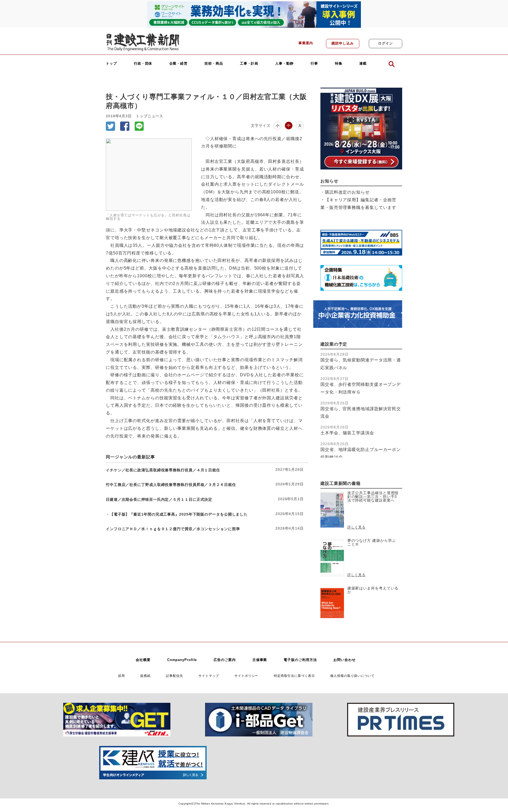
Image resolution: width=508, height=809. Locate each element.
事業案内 (305, 43)
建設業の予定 (333, 344)
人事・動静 (284, 63)
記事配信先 (174, 675)
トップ (111, 63)
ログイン (385, 43)
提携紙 (145, 675)
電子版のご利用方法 (300, 660)
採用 (121, 675)
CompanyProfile (182, 660)
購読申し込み (342, 43)
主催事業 (259, 660)
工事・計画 (249, 63)
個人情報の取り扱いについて (352, 675)
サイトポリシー (246, 675)
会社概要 (143, 660)
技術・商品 (214, 63)
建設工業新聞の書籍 (340, 483)
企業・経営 (178, 63)
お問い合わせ (344, 660)
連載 (363, 63)
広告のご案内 (224, 660)
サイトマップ (208, 675)
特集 (338, 63)
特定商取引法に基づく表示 (294, 675)
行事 (314, 63)
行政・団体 (143, 63)
